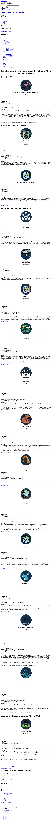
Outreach (5, 51)
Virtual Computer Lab (7, 56)
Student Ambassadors (10, 50)
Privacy (4, 809)
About (4, 39)
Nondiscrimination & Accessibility (10, 807)
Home (4, 37)
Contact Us (5, 41)
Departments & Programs (8, 42)
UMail (4, 799)
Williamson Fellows (10, 55)
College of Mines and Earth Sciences (12, 12)
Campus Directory (6, 794)
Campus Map (5, 795)
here (13, 766)
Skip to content (4, 1)
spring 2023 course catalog (6, 166)
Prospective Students (10, 44)
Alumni (4, 57)
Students (4, 43)
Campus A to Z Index (7, 793)
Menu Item (5, 18)
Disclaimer (5, 808)
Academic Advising (10, 48)
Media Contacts (6, 812)
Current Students (9, 45)
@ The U (5, 800)
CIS (4, 798)
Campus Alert (3, 8)
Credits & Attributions (7, 810)
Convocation (8, 62)
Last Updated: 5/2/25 (5, 821)
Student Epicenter (9, 49)
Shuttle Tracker (6, 797)
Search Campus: (4, 4)
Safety (4, 63)
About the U (5, 811)
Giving (4, 58)
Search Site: (3, 2)
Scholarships (8, 47)
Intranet (4, 64)
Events (4, 59)
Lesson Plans (8, 54)
